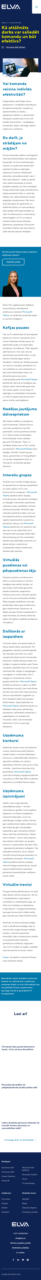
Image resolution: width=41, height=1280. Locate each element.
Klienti (4, 1208)
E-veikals (20, 1253)
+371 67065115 (20, 1233)
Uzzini (6, 957)
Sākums (4, 22)
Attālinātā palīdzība (20, 1248)
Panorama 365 (8, 1172)
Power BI (5, 1181)
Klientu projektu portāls (20, 1243)
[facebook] (13, 1259)
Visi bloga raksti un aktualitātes (19, 1140)
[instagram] (27, 1259)
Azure (24, 1179)
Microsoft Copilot (29, 1175)
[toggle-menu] (36, 7)
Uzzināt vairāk (13, 262)
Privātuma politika (30, 1212)
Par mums (6, 1199)
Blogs (24, 1203)
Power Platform (8, 1176)
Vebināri (25, 1199)
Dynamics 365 (8, 1168)
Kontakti (5, 1212)
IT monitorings (28, 1183)
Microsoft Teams (29, 379)
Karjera (5, 1203)
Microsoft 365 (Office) (15, 47)
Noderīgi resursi (15, 22)
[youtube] (23, 1259)
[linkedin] (18, 1259)
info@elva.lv (20, 1238)
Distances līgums (29, 1208)
